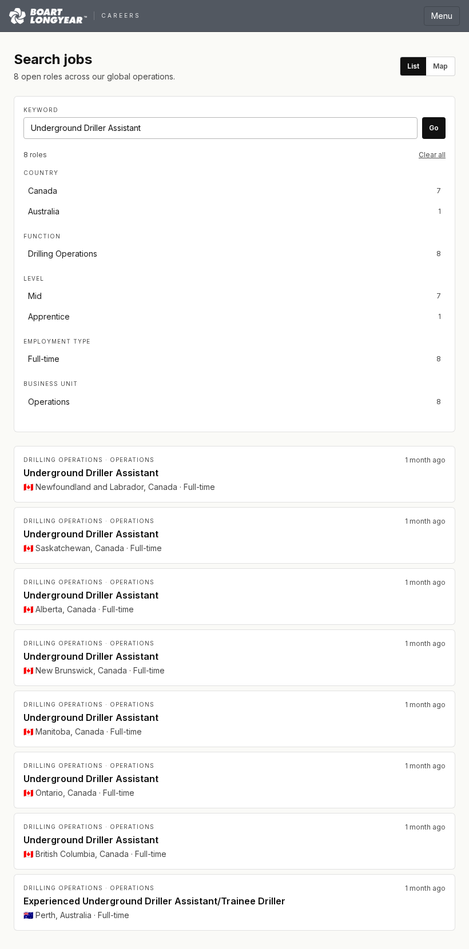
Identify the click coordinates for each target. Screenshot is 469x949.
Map (440, 66)
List (413, 66)
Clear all (432, 154)
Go (434, 127)
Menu (441, 16)
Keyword (40, 109)
